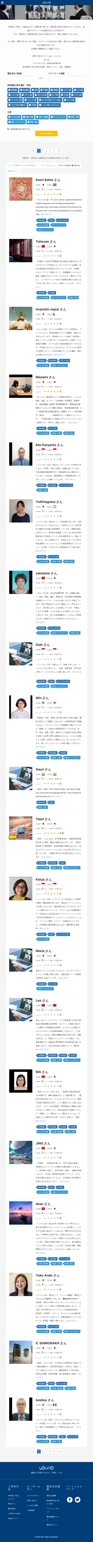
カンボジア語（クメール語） (51, 100)
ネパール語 (70, 100)
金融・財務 (29, 117)
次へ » (60, 151)
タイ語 (66, 95)
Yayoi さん (43, 819)
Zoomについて (13, 1518)
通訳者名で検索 (14, 73)
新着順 (13, 171)
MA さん (42, 1072)
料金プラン (12, 1504)
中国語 (45, 90)
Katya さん (44, 879)
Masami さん (45, 377)
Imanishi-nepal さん (51, 309)
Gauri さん (43, 769)
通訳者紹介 (12, 1509)
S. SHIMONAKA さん (51, 1343)
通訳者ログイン (52, 1525)
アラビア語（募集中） (18, 105)
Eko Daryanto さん (50, 445)
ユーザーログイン (33, 1496)
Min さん (42, 698)
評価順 (22, 165)
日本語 (34, 105)
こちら (54, 56)
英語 (36, 90)
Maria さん (44, 951)
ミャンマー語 (31, 100)
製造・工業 (75, 117)
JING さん (43, 1143)
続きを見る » (46, 214)
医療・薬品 (34, 122)
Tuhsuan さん (46, 241)
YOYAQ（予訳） (46, 1470)
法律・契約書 (43, 117)
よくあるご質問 (32, 1505)
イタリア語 (15, 95)
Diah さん (43, 645)
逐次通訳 (26, 90)
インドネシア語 (16, 100)
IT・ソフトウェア (59, 117)
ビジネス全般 (15, 117)
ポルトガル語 (42, 95)
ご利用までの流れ (14, 1513)
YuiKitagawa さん (49, 502)
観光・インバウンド (17, 122)
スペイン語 (28, 95)
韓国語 (56, 90)
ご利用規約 (31, 1510)
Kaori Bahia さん (48, 180)
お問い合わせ (31, 1500)
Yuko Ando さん (48, 1275)
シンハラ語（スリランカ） (51, 105)
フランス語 (67, 90)
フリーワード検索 (56, 73)
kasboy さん (45, 1400)
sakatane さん (46, 573)
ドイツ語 (80, 90)
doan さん (43, 1204)
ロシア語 (55, 95)
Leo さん (42, 1000)
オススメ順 (48, 165)
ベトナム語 (77, 95)
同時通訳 (14, 90)
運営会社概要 (51, 1496)
